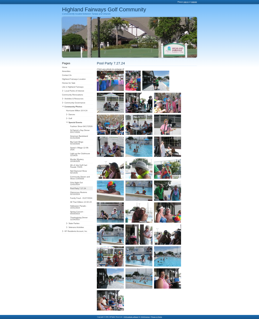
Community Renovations (72, 95)
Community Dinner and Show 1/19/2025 (80, 178)
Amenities (66, 71)
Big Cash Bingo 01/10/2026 (76, 143)
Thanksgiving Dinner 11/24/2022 (79, 218)
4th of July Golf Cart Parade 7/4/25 (78, 166)
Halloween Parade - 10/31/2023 (78, 207)
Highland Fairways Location (74, 79)
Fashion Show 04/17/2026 (81, 126)
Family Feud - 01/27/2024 (81, 198)
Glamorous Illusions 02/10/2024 (78, 193)
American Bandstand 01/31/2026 (79, 137)
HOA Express (145, 317)
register (194, 2)
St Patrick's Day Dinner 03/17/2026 (80, 131)
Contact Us (66, 75)
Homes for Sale (68, 83)
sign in (186, 2)
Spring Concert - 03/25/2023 (77, 213)
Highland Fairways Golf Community (104, 9)
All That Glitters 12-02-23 (81, 202)
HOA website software (131, 317)
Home (64, 67)
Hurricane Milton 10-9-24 (76, 110)
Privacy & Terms (156, 317)
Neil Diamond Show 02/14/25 (78, 172)
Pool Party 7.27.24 (78, 188)
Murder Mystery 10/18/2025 (77, 160)
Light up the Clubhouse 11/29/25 (80, 154)
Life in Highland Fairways (73, 87)
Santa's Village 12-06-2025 (79, 149)
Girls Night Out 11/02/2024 (76, 183)
